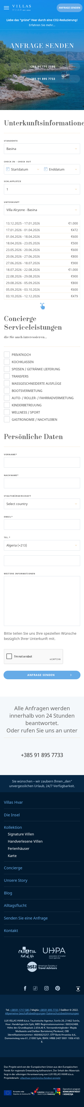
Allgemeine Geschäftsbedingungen (25, 1013)
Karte (12, 855)
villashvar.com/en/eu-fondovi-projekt (40, 1078)
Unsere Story (15, 880)
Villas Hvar (13, 802)
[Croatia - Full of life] (27, 954)
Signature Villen (21, 834)
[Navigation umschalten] (6, 8)
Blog (8, 893)
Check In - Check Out (17, 162)
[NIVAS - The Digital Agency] (78, 988)
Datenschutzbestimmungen (62, 1013)
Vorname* (10, 454)
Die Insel (12, 814)
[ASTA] (42, 967)
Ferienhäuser (18, 848)
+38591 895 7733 (48, 1010)
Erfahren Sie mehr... (42, 22)
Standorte (11, 141)
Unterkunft (12, 202)
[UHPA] (54, 954)
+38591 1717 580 (19, 1010)
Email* (8, 517)
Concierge (13, 867)
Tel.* (7, 537)
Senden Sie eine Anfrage (26, 918)
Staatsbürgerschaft (17, 496)
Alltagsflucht (15, 905)
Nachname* (11, 475)
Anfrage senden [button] (69, 7)
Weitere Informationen (19, 574)
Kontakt (11, 930)
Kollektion (13, 827)
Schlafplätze (12, 181)
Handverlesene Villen (25, 841)
